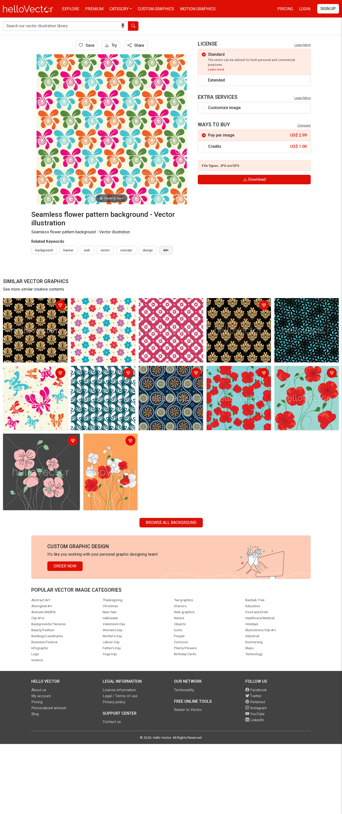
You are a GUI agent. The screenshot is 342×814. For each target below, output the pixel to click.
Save (89, 45)
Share (138, 45)
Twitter (255, 696)
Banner (68, 250)
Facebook (258, 690)
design (148, 250)
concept (126, 250)
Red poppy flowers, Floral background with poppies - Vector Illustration (237, 376)
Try (114, 45)
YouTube (257, 714)
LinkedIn (256, 720)
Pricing (285, 9)
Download (256, 179)
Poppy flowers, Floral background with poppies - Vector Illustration (38, 441)
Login (304, 9)
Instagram (258, 708)
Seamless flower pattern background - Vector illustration (32, 305)
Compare (304, 125)
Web (87, 250)
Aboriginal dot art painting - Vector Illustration (170, 373)
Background (44, 250)
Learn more (216, 69)
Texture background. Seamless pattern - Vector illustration (303, 305)
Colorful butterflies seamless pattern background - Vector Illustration (30, 376)
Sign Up (328, 8)
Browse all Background (171, 522)
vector (105, 250)
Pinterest (257, 702)
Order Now (65, 566)
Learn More (302, 45)
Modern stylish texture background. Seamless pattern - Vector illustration (100, 376)
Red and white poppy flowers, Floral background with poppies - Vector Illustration (108, 447)
